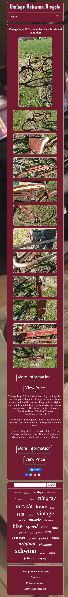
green (39, 532)
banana (20, 499)
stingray (47, 498)
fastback (43, 538)
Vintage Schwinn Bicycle (35, 571)
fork (52, 507)
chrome (51, 492)
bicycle (24, 505)
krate (41, 506)
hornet (42, 553)
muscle (35, 519)
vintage (45, 513)
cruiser (19, 537)
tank (55, 538)
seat (20, 514)
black (18, 492)
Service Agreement (35, 588)
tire (31, 533)
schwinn (25, 550)
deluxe (48, 520)
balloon (52, 553)
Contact (35, 577)
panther (23, 532)
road (44, 527)
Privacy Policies (35, 583)
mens (55, 527)
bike (17, 526)
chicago (27, 493)
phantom (45, 544)
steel (48, 532)
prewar (32, 539)
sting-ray (42, 558)
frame (29, 557)
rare (30, 514)
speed (32, 526)
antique (39, 492)
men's (21, 520)
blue (31, 499)
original (27, 543)
